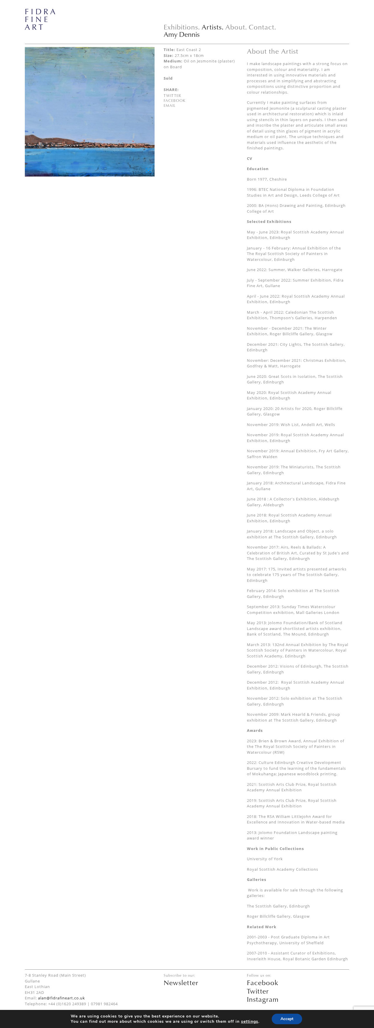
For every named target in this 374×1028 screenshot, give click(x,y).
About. (236, 27)
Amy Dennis (182, 34)
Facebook (175, 100)
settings (249, 1021)
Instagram (263, 999)
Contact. (262, 27)
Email (170, 105)
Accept (286, 1019)
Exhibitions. (182, 27)
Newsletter (181, 982)
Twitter (172, 95)
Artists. (213, 27)
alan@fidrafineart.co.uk (61, 998)
